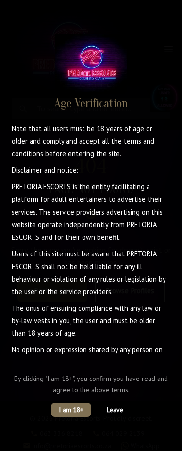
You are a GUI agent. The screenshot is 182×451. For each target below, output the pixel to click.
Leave (115, 409)
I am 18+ (71, 409)
